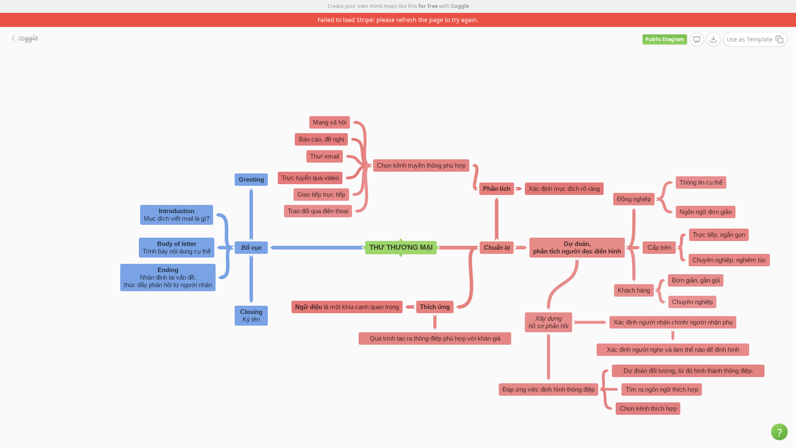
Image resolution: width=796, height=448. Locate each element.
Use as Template (749, 39)
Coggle (460, 6)
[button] (779, 432)
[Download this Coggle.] (713, 39)
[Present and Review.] (697, 39)
